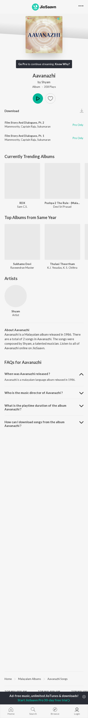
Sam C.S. (22, 206)
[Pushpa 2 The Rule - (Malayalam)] (62, 181)
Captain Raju (28, 126)
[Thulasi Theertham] (62, 242)
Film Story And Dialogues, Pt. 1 (24, 135)
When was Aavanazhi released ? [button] (27, 374)
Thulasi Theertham (62, 264)
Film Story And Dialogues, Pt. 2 (24, 122)
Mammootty (12, 126)
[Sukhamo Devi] (22, 242)
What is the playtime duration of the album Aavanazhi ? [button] (35, 407)
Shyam (46, 82)
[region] (44, 678)
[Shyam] (16, 296)
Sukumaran (44, 126)
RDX (22, 203)
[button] (50, 98)
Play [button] (38, 98)
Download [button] (12, 111)
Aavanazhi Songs (57, 679)
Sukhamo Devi (22, 264)
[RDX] (22, 181)
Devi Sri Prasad (62, 206)
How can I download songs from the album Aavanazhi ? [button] (34, 424)
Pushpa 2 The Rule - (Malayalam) (62, 203)
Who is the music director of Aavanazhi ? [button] (34, 393)
